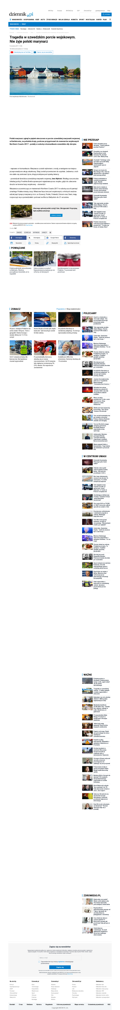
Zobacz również (56, 215)
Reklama (30, 1004)
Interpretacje (13, 995)
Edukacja (53, 989)
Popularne (60, 309)
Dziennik (12, 32)
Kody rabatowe (55, 986)
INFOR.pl (50, 10)
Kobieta (53, 984)
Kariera (39, 1004)
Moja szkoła (54, 991)
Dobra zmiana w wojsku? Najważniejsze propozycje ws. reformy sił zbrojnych (44, 270)
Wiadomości (14, 24)
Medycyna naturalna (77, 991)
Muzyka (53, 997)
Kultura (53, 999)
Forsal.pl (12, 991)
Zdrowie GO (31, 29)
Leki (73, 989)
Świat (24, 24)
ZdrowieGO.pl (87, 10)
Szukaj (107, 14)
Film (52, 995)
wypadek (36, 232)
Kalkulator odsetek (101, 993)
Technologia (35, 986)
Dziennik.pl (35, 981)
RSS (109, 1004)
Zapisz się (60, 967)
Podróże (34, 997)
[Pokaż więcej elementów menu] (110, 19)
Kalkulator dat (100, 984)
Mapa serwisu (79, 1004)
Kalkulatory (99, 981)
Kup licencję (29, 225)
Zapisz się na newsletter (44, 52)
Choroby (74, 993)
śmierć (19, 232)
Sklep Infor (13, 997)
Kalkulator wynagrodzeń (102, 997)
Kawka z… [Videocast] (43, 29)
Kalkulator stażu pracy (102, 989)
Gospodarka (35, 989)
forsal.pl (59, 10)
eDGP (11, 989)
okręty (44, 232)
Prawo (74, 984)
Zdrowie (34, 995)
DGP (78, 10)
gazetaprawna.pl (100, 10)
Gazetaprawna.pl (14, 986)
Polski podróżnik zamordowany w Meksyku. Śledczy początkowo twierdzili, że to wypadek (20, 271)
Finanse (74, 986)
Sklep (108, 10)
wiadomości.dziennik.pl (22, 32)
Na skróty (13, 981)
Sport (33, 993)
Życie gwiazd (54, 993)
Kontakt (12, 1004)
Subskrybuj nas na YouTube (22, 52)
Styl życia (74, 997)
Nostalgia (23, 29)
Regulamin (49, 1004)
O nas (21, 1004)
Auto (33, 984)
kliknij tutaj (70, 974)
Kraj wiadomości (73, 309)
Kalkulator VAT (100, 991)
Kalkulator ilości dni (101, 986)
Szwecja (27, 232)
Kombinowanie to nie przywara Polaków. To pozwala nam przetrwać (68, 270)
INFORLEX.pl (69, 10)
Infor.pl (12, 984)
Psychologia (75, 995)
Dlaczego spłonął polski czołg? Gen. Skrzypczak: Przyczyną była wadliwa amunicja (55, 209)
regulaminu (61, 961)
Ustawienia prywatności (96, 1004)
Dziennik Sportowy (57, 29)
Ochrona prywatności (64, 1004)
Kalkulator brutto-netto (102, 995)
